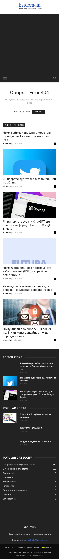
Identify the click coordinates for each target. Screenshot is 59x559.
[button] (4, 78)
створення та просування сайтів (25, 547)
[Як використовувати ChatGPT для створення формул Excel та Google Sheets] (29, 205)
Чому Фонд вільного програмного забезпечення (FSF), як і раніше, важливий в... (27, 271)
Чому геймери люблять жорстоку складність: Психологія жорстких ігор (27, 136)
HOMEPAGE (38, 112)
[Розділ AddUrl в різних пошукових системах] (9, 418)
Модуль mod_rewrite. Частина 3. (35, 442)
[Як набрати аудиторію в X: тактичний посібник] (29, 162)
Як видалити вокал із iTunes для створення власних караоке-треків (27, 287)
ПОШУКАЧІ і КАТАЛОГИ (30, 428)
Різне (7, 547)
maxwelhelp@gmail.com (35, 540)
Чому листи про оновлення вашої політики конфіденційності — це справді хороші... (27, 332)
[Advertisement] (29, 43)
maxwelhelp (7, 144)
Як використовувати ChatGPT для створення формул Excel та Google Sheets (27, 225)
